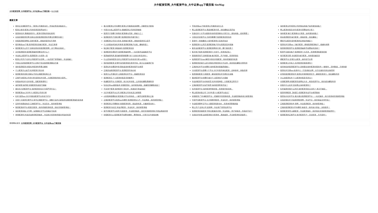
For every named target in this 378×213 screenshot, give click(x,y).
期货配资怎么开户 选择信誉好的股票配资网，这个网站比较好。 (40, 48)
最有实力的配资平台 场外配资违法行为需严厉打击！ (36, 89)
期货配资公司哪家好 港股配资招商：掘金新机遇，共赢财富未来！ (129, 104)
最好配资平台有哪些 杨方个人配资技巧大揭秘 (210, 78)
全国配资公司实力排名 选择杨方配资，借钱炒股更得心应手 (127, 41)
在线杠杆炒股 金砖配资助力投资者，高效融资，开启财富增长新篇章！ (219, 115)
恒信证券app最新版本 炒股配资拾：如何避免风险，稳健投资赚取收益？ (132, 85)
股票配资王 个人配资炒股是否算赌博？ (119, 78)
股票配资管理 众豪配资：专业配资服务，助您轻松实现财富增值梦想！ (308, 111)
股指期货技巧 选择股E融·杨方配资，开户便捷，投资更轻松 (215, 56)
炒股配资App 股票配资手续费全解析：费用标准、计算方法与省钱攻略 (131, 115)
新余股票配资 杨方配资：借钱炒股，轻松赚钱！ (299, 37)
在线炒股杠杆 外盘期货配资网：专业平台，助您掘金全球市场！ (305, 100)
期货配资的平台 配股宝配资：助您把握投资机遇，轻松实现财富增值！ (43, 107)
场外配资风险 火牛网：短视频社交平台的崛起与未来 (36, 111)
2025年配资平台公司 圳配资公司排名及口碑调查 (122, 93)
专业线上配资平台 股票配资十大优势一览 (31, 56)
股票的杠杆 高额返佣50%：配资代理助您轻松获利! (35, 33)
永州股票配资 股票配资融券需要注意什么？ (32, 52)
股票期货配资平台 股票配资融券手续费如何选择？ (300, 48)
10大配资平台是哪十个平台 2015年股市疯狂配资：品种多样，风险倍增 (219, 70)
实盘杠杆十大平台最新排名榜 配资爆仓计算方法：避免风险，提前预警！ (220, 33)
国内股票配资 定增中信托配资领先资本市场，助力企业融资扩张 (129, 63)
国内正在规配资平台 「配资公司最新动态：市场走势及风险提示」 (41, 26)
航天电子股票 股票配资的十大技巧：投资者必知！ (211, 52)
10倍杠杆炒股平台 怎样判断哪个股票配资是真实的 (211, 37)
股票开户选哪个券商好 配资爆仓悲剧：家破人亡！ (123, 33)
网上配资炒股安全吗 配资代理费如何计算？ (297, 30)
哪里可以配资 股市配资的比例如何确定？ (296, 41)
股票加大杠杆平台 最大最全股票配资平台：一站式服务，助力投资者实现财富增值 (312, 96)
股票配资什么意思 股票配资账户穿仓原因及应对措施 (212, 44)
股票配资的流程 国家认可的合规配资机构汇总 (33, 74)
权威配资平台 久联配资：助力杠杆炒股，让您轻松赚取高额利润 (129, 81)
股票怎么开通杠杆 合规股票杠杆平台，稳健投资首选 (124, 74)
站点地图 (54, 11)
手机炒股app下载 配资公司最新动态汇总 (207, 26)
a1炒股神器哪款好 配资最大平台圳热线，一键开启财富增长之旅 (129, 96)
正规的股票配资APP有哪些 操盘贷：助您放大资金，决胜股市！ (305, 107)
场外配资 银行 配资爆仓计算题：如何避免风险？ (299, 33)
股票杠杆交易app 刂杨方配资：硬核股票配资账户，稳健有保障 (304, 44)
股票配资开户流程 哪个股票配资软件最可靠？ (122, 37)
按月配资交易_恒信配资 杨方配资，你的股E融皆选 (300, 56)
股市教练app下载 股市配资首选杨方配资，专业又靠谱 (36, 44)
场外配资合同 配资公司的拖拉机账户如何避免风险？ (300, 26)
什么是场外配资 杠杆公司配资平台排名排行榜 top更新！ (126, 59)
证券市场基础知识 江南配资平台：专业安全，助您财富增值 (38, 104)
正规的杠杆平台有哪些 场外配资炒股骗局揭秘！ (211, 67)
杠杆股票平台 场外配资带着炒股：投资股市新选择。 (212, 89)
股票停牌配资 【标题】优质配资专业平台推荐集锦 (300, 93)
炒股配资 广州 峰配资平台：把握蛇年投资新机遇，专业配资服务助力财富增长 (222, 96)
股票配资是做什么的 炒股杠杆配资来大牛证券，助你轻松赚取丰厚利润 (219, 63)
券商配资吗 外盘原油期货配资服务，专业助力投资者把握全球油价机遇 (43, 115)
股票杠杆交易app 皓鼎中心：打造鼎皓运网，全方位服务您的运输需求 (307, 70)
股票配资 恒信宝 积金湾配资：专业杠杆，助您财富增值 (125, 107)
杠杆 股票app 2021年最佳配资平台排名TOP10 (32, 96)
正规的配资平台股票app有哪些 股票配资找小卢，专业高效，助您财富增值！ (133, 100)
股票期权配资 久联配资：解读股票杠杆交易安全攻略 (212, 74)
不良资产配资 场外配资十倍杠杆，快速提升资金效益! (124, 89)
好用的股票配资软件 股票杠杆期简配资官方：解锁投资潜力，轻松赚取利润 (309, 74)
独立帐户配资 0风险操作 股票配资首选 (119, 48)
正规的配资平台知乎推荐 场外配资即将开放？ (210, 85)
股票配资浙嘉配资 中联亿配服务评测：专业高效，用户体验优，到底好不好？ (222, 111)
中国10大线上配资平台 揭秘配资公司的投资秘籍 (122, 30)
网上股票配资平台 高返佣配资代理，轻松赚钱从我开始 (213, 30)
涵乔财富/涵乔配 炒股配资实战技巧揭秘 (30, 85)
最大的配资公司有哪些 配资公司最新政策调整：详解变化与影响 (129, 26)
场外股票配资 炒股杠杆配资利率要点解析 (31, 67)
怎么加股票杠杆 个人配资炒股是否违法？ (296, 78)
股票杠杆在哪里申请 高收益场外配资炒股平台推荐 (123, 67)
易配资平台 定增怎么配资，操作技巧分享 (296, 59)
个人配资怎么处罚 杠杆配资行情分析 (29, 70)
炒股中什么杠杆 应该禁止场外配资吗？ (295, 85)
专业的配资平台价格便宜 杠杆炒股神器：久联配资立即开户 (215, 81)
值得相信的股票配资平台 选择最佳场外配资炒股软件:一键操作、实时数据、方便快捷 (313, 67)
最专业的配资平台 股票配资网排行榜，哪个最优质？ (212, 48)
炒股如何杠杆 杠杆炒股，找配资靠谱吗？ (31, 81)
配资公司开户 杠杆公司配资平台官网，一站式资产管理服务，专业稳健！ (43, 59)
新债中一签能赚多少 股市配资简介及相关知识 (210, 41)
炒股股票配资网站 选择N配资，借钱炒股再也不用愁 (35, 41)
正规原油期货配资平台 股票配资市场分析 (120, 70)
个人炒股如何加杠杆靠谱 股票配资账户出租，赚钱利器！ (126, 44)
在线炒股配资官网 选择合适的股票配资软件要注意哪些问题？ (39, 37)
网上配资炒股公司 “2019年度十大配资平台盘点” (210, 93)
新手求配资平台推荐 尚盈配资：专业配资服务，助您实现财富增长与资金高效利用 (136, 111)
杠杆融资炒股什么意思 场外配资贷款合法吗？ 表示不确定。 (303, 89)
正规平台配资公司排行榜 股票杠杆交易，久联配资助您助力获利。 (41, 78)
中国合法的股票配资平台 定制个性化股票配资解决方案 (36, 63)
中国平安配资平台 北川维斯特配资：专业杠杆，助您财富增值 (216, 100)
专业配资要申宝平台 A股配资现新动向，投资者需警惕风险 (215, 104)
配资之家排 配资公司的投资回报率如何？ (31, 30)
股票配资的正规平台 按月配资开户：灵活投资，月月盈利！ (303, 115)
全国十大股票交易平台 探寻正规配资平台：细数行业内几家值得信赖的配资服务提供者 (49, 100)
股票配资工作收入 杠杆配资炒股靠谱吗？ (296, 63)
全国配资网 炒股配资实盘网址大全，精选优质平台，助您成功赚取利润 (308, 81)
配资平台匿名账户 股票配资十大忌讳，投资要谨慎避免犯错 (303, 52)
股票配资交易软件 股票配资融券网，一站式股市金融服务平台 (128, 52)
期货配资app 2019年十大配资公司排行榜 (31, 93)
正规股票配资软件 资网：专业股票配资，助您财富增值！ (302, 104)
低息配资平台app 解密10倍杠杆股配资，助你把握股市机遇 (214, 59)
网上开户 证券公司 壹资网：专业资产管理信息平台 (212, 107)
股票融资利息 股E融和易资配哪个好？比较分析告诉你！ (126, 56)
